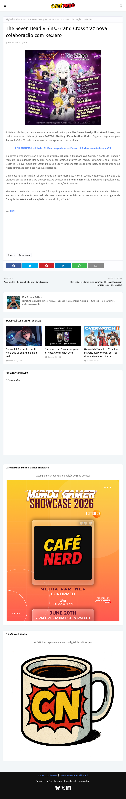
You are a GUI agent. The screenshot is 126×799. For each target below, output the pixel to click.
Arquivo (22, 19)
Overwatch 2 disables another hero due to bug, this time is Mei (22, 353)
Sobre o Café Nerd (47, 775)
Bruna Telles (14, 42)
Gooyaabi (49, 793)
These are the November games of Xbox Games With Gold (62, 351)
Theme (25, 793)
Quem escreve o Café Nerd (74, 775)
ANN (12, 211)
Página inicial (12, 19)
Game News (24, 255)
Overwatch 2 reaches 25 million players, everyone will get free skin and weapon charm (101, 353)
